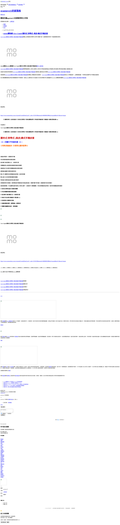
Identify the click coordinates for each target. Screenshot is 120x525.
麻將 (1, 443)
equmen (8, 336)
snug (1, 295)
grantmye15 (3, 392)
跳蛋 (1, 453)
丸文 (7, 366)
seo (1, 462)
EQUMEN (2, 475)
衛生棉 (3, 375)
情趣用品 (2, 451)
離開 (8, 522)
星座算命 (10, 402)
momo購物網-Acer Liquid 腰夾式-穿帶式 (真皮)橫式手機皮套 (25, 33)
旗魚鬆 (50, 366)
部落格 (5, 26)
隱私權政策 (68, 508)
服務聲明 (73, 508)
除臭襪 (3, 321)
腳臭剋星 (11, 321)
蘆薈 (1, 465)
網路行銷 (2, 461)
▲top (2, 404)
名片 (4, 27)
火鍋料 (2, 449)
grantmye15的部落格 (11, 11)
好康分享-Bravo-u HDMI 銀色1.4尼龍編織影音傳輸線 (13, 385)
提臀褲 (2, 477)
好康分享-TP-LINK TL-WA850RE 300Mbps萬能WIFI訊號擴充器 (15, 384)
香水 (1, 469)
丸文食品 (11, 366)
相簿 (4, 24)
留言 (12, 399)
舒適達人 (8, 375)
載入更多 (3, 407)
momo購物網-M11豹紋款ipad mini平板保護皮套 (12, 381)
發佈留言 (3, 415)
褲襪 (1, 440)
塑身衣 (2, 324)
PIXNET (49, 508)
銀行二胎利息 (40, 66)
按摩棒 (2, 452)
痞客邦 (9, 399)
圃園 (1, 471)
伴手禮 (2, 447)
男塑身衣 (16, 336)
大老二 (2, 444)
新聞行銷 (2, 464)
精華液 (2, 466)
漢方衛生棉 (17, 375)
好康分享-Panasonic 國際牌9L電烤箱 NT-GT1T (12, 382)
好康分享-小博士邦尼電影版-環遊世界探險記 (12, 386)
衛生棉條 (2, 458)
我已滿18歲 (3, 522)
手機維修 (2, 456)
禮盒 (9, 370)
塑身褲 (2, 474)
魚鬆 (1, 340)
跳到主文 (3, 14)
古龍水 (2, 470)
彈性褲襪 (2, 441)
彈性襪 (2, 439)
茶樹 (1, 468)
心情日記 (12, 21)
